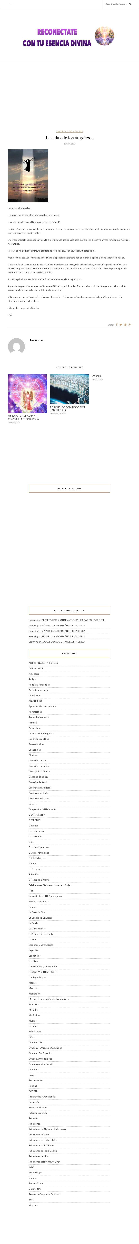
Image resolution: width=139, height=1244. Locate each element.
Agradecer (34, 673)
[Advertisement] (69, 95)
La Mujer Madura (37, 928)
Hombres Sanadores (39, 901)
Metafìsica (34, 1004)
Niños (31, 1037)
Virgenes (33, 1205)
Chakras (33, 755)
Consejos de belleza (38, 776)
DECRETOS (34, 820)
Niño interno (35, 1031)
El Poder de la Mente (39, 879)
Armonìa (33, 722)
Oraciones (34, 1069)
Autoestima (34, 728)
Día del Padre (35, 836)
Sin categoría (35, 1188)
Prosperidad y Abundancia (42, 1096)
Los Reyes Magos (37, 977)
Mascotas (33, 988)
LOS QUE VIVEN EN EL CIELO (43, 972)
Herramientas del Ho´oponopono (45, 896)
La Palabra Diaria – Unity (41, 934)
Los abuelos (35, 955)
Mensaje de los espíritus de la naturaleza (49, 999)
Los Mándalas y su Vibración (43, 966)
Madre (32, 982)
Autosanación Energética (41, 733)
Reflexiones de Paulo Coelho (43, 1150)
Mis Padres (34, 1015)
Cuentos (33, 804)
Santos (32, 1178)
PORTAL (33, 1091)
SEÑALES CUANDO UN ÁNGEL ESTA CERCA (63, 625)
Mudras (32, 1020)
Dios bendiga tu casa (39, 847)
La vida (32, 939)
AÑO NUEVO (35, 701)
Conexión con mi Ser (39, 766)
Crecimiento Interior (39, 793)
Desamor (33, 825)
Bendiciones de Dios (39, 739)
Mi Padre (33, 1010)
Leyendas (33, 950)
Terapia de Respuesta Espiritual (44, 1194)
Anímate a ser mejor (39, 690)
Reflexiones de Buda (39, 1134)
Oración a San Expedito (40, 1053)
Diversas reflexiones (39, 852)
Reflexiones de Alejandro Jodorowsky (47, 1129)
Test (31, 1199)
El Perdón (33, 874)
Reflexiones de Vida (38, 1156)
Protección (34, 1102)
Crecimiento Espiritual (40, 787)
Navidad (33, 1026)
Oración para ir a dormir (41, 1064)
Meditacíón (34, 993)
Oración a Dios (36, 1042)
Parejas (32, 1075)
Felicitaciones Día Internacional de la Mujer (50, 885)
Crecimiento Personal (39, 798)
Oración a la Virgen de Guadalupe (45, 1047)
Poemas (33, 1085)
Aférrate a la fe (36, 668)
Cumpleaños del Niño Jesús (42, 809)
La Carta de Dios (37, 912)
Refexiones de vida (38, 1113)
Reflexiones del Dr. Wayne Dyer (44, 1161)
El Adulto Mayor (37, 858)
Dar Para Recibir (37, 814)
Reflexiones (34, 1123)
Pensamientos (36, 1080)
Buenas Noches (36, 744)
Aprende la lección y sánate (42, 706)
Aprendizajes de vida (39, 717)
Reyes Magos (35, 1172)
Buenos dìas (35, 749)
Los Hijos (33, 961)
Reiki (31, 1167)
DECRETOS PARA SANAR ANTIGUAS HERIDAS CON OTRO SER (73, 620)
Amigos (32, 679)
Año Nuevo (34, 695)
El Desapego (35, 869)
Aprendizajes (35, 711)
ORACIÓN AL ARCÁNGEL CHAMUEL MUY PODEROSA (23, 417)
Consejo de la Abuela (39, 771)
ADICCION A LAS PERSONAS (43, 663)
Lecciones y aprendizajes (41, 945)
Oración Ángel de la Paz (40, 1058)
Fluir (31, 890)
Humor (32, 907)
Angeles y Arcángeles (69, 131)
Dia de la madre (36, 831)
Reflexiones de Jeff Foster (41, 1145)
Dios (31, 842)
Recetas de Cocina (38, 1107)
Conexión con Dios (38, 760)
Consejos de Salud (38, 782)
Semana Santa (36, 1183)
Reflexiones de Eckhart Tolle (43, 1140)
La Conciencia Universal (40, 917)
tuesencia (37, 340)
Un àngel (96, 375)
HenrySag (33, 625)
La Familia (33, 923)
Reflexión (33, 1118)
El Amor (33, 863)
